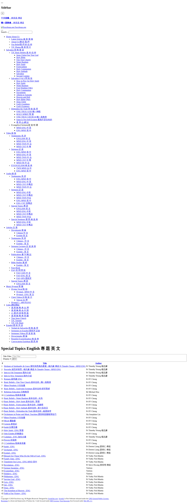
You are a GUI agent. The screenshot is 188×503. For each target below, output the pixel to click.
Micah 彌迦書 (10, 421)
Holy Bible (20, 57)
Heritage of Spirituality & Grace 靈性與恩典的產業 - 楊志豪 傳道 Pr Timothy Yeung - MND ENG (45, 366)
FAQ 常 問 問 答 (18, 270)
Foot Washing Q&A (24, 88)
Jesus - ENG (9, 488)
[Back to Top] (2, 496)
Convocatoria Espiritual (24, 341)
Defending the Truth (24, 109)
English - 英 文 (22, 244)
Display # (7, 359)
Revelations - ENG (11, 465)
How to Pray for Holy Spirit (27, 81)
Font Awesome (65, 501)
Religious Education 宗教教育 (16, 392)
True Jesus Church (18, 318)
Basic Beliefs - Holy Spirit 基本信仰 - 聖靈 (22, 401)
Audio (11, 173)
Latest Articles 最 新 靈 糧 (22, 39)
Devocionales (19, 336)
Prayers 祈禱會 (10, 440)
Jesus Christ (21, 102)
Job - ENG (8, 485)
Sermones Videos (23, 333)
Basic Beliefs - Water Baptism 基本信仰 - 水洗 (23, 398)
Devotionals (18, 230)
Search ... (5, 32)
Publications (21, 254)
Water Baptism (22, 62)
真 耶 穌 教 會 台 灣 (20, 308)
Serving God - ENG (12, 479)
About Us (20, 42)
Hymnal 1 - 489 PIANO (21, 302)
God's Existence (22, 106)
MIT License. (54, 501)
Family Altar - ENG (12, 459)
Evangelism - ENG (11, 471)
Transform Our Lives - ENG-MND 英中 (20, 462)
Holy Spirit (20, 64)
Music (14, 286)
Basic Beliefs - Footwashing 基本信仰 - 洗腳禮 (23, 405)
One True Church (23, 60)
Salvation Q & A (21, 78)
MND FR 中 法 (22, 163)
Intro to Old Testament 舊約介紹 (17, 373)
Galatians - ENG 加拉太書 (15, 437)
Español (14, 325)
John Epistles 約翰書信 (13, 434)
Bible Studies (19, 262)
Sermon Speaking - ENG (14, 468)
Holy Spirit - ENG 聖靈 (14, 430)
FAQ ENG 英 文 (23, 276)
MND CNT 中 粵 (23, 146)
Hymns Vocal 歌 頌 (19, 289)
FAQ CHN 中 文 (23, 273)
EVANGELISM (21, 165)
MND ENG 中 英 (23, 128)
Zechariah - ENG (11, 450)
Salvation (15, 50)
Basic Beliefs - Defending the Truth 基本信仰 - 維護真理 (27, 411)
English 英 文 (22, 235)
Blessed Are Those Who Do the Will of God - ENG (25, 456)
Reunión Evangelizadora (25, 339)
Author (98, 363)
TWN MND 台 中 (24, 168)
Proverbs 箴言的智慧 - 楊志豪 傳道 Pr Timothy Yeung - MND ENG (32, 369)
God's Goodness (23, 104)
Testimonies (18, 136)
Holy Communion (23, 69)
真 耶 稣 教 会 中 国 (20, 310)
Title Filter (7, 356)
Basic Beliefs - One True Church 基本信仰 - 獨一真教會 (27, 382)
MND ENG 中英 (23, 192)
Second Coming (22, 76)
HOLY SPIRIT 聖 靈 (25, 114)
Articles (12, 227)
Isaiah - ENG (9, 446)
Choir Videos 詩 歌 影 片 (21, 297)
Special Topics (19, 206)
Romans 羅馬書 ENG (13, 379)
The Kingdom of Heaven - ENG (17, 491)
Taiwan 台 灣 (21, 300)
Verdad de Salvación (24, 328)
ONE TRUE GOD (28, 111)
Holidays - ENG (10, 474)
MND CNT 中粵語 (24, 184)
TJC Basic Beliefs (23, 52)
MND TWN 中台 (23, 198)
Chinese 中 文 (22, 233)
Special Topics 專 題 (19, 281)
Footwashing (21, 67)
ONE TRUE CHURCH (31, 117)
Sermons (17, 149)
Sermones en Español (25, 331)
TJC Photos (21, 47)
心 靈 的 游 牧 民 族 (20, 313)
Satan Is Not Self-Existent (34, 120)
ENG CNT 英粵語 (24, 203)
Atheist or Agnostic (24, 95)
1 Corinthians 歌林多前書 (15, 395)
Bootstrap (4, 501)
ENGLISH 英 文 (23, 138)
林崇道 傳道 (11, 18)
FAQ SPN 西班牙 (23, 278)
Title (45, 363)
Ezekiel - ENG (10, 453)
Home (12, 37)
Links (12, 305)
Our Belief (21, 44)
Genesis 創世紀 (10, 424)
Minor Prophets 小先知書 (14, 385)
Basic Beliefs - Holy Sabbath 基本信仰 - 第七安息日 (26, 408)
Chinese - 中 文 (22, 241)
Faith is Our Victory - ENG (15, 493)
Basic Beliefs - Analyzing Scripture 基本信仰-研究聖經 (27, 389)
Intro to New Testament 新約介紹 (18, 376)
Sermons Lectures (23, 246)
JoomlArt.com (53, 499)
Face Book (15, 268)
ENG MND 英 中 (23, 130)
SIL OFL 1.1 (88, 501)
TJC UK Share (17, 323)
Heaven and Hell (23, 97)
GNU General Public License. (99, 499)
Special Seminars (24, 219)
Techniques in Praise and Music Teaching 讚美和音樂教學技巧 (30, 414)
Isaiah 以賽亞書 (10, 427)
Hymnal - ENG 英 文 (25, 294)
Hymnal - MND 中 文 (25, 292)
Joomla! (61, 499)
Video (11, 133)
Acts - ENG (9, 482)
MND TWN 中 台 (24, 144)
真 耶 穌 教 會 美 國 (20, 316)
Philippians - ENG (11, 476)
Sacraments (21, 92)
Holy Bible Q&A (23, 99)
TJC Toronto (16, 320)
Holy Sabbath (21, 71)
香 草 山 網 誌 (22, 122)
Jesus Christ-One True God (27, 55)
